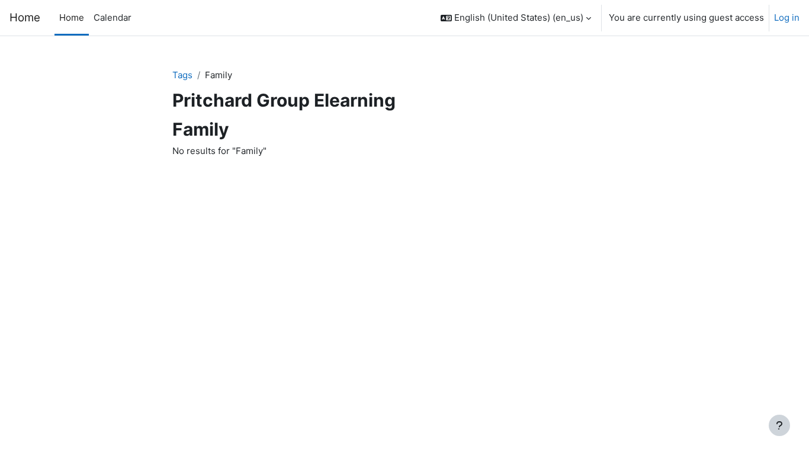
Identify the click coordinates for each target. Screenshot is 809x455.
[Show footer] (779, 425)
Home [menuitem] (71, 17)
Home (24, 17)
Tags (182, 75)
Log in (787, 17)
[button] (516, 18)
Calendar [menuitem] (112, 17)
